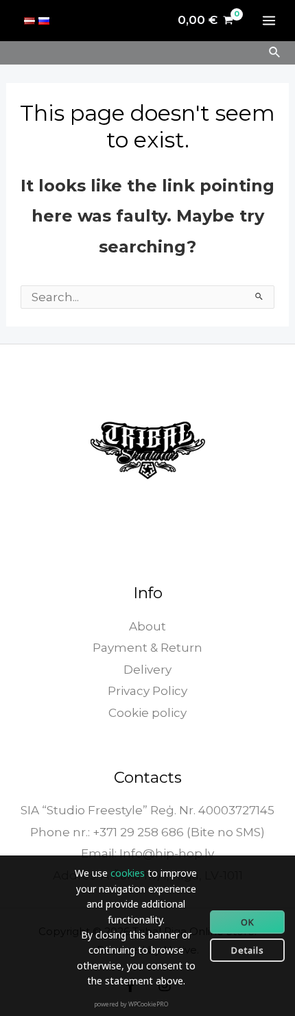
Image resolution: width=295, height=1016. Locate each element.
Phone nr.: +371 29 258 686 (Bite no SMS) (147, 832)
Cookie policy (147, 713)
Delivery (147, 669)
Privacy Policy (147, 691)
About (147, 626)
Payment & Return (147, 647)
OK (248, 922)
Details (247, 950)
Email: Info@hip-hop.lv (147, 853)
